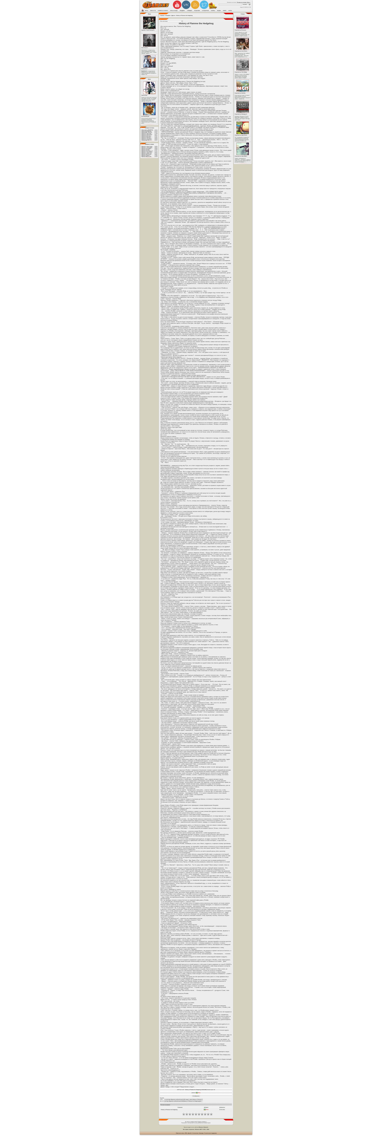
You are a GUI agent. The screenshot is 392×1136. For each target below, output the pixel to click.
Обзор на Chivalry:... (147, 137)
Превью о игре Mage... (147, 147)
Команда (201, 1133)
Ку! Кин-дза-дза (145, 116)
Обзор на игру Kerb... (147, 139)
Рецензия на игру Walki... (241, 156)
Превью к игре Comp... (147, 146)
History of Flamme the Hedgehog (184, 15)
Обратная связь (180, 1133)
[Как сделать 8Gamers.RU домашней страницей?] (142, 10)
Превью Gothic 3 (146, 155)
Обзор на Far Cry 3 (146, 135)
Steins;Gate (144, 95)
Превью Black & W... (147, 156)
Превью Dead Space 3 (147, 150)
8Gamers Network (203, 1127)
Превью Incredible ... (147, 148)
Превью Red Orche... (147, 154)
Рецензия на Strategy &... (241, 114)
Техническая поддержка (210, 1133)
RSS (186, 1133)
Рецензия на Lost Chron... (241, 51)
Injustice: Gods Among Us (147, 30)
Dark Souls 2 (144, 47)
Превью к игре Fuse (147, 153)
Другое (173, 15)
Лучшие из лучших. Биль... (244, 2)
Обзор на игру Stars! (147, 134)
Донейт (190, 1133)
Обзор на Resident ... (147, 136)
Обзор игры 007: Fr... (147, 140)
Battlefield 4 (144, 68)
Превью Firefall (145, 149)
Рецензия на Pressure (240, 30)
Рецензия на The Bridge (241, 72)
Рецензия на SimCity (240, 93)
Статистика (195, 1133)
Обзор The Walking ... (147, 131)
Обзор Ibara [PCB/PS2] (147, 130)
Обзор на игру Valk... (147, 133)
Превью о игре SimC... (147, 152)
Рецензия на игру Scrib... (241, 135)
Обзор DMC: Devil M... (147, 132)
